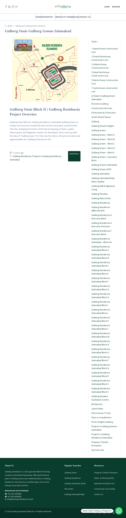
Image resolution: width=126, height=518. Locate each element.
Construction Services (101, 108)
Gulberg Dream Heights (102, 125)
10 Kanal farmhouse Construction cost (101, 58)
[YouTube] (109, 513)
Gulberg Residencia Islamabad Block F (100, 280)
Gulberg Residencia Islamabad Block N (100, 343)
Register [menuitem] (116, 7)
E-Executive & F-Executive (103, 112)
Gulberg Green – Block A (103, 134)
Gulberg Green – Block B (103, 139)
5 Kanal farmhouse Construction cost (100, 74)
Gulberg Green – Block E (102, 152)
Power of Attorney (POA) (104, 478)
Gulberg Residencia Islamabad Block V (100, 390)
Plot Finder (67, 17)
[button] (119, 511)
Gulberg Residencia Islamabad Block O (100, 351)
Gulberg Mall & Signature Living (103, 188)
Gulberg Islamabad (100, 173)
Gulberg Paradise (99, 193)
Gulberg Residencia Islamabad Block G (100, 288)
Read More (74, 153)
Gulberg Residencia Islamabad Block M (100, 335)
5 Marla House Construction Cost (104, 82)
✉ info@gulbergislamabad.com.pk (19, 499)
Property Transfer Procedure (99, 444)
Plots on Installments (101, 417)
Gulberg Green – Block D (103, 148)
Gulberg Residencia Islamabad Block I (100, 303)
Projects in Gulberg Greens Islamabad (104, 428)
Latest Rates (97, 408)
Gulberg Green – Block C (103, 143)
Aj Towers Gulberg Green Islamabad (103, 97)
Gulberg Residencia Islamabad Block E (100, 272)
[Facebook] (95, 513)
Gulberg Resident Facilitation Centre (100, 398)
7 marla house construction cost (104, 90)
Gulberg (95, 121)
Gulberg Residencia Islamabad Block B (100, 256)
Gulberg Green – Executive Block (104, 159)
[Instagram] (100, 513)
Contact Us (85, 17)
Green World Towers (101, 117)
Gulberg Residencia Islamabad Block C (100, 264)
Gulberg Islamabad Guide (75, 483)
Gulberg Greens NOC (101, 169)
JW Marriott (96, 404)
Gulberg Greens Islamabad (104, 164)
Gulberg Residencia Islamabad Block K (100, 319)
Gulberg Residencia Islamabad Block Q (100, 366)
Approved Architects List (104, 483)
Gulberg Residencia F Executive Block (101, 232)
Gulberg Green (98, 130)
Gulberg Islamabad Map (74, 494)
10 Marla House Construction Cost (100, 66)
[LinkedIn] (104, 513)
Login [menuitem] (107, 7)
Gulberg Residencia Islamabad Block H (100, 295)
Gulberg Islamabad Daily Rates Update (103, 180)
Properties (47, 17)
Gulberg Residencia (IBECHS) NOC (100, 209)
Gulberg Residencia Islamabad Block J (100, 311)
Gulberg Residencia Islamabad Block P (100, 358)
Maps (58, 17)
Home (38, 17)
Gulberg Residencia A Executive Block (101, 217)
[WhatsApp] (114, 513)
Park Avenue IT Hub (100, 413)
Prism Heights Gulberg (102, 421)
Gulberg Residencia (22, 156)
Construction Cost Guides (104, 489)
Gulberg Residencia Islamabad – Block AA (101, 240)
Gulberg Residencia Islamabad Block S (100, 382)
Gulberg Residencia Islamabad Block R (100, 374)
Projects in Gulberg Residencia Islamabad (101, 436)
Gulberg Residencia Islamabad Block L (100, 327)
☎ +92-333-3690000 (13, 494)
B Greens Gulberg (99, 103)
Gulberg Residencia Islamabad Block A (100, 248)
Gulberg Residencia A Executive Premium (101, 225)
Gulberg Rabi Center (101, 198)
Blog (76, 17)
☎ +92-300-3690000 (13, 496)
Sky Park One (97, 450)
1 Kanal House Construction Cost (104, 50)
